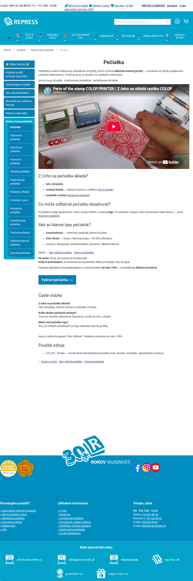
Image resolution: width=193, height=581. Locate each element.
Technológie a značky (18, 84)
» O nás (62, 510)
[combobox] (142, 22)
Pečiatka (15, 127)
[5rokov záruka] (25, 476)
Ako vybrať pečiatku (60, 252)
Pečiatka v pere (19, 200)
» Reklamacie (7, 525)
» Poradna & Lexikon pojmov (74, 522)
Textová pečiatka (84, 252)
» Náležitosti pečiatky (12, 518)
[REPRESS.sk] (165, 564)
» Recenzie (64, 514)
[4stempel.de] (123, 564)
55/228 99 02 (150, 522)
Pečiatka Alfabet (19, 191)
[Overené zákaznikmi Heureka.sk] (8, 476)
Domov (7, 50)
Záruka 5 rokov (101, 5)
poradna (172, 5)
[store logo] (21, 21)
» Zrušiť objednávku (69, 533)
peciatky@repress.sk (154, 525)
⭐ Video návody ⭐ (17, 64)
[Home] (9, 37)
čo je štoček (105, 189)
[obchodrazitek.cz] (23, 564)
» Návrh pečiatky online (13, 514)
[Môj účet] (177, 21)
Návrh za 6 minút (78, 5)
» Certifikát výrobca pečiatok (74, 525)
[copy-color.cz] (112, 579)
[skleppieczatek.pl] (75, 564)
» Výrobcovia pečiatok (70, 518)
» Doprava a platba (11, 522)
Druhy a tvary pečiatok (42, 50)
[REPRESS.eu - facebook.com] (137, 471)
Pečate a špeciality (16, 113)
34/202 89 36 (151, 514)
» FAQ (3, 529)
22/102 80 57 (154, 518)
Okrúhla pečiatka (20, 171)
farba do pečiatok (78, 195)
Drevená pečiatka (20, 252)
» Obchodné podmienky (71, 529)
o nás (182, 5)
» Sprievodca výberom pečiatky (18, 510)
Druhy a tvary (49, 361)
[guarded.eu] (69, 579)
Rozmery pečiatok (48, 215)
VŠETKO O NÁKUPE (153, 5)
